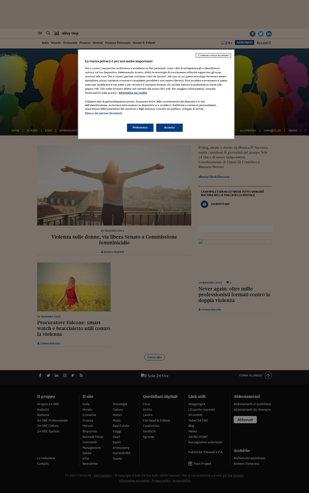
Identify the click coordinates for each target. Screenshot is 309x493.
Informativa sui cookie (133, 92)
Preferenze (140, 127)
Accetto (169, 127)
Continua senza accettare (213, 55)
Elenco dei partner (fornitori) (103, 113)
